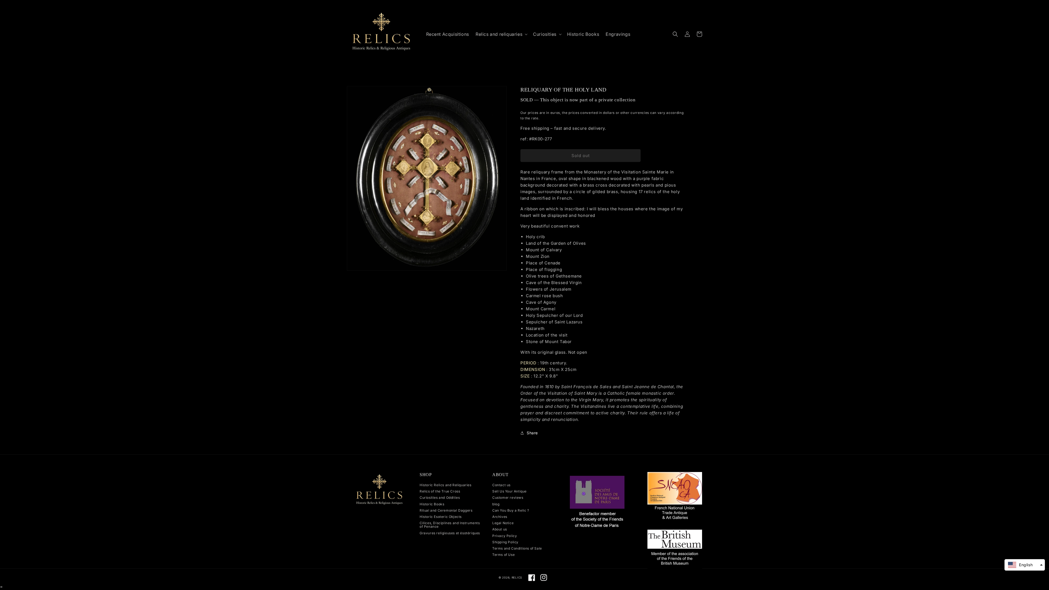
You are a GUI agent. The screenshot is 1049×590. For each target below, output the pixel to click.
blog (495, 504)
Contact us (501, 485)
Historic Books (432, 504)
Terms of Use (503, 555)
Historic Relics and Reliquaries (446, 485)
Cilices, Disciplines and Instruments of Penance (450, 525)
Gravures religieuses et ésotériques (450, 533)
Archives (499, 517)
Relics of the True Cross (440, 491)
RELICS (517, 577)
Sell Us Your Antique (509, 491)
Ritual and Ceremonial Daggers (446, 510)
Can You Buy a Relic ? (510, 510)
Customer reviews (507, 497)
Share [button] (532, 432)
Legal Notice (503, 523)
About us (499, 529)
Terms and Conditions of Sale (517, 548)
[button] (501, 34)
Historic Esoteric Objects (441, 517)
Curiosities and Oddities (440, 497)
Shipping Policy (505, 542)
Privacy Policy (504, 536)
